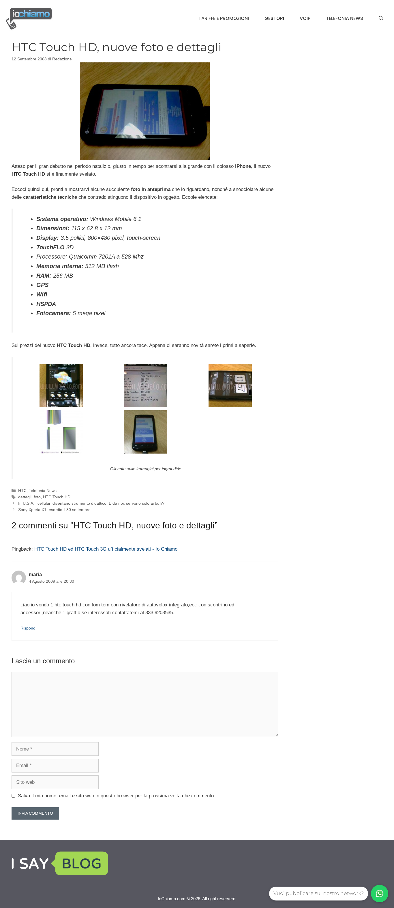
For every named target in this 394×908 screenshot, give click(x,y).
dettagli (24, 497)
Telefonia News (344, 18)
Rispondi (28, 628)
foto (37, 497)
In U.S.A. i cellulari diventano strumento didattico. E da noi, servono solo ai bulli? (91, 503)
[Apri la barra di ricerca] (381, 18)
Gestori (274, 18)
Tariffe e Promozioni (223, 18)
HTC (22, 490)
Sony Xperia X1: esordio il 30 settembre (54, 509)
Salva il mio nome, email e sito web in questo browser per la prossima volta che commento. (116, 796)
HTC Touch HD (56, 497)
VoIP (305, 18)
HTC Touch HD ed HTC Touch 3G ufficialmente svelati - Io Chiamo (105, 549)
